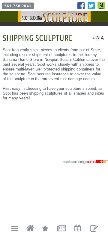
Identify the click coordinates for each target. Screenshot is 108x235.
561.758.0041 (18, 6)
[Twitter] (91, 5)
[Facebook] (81, 5)
